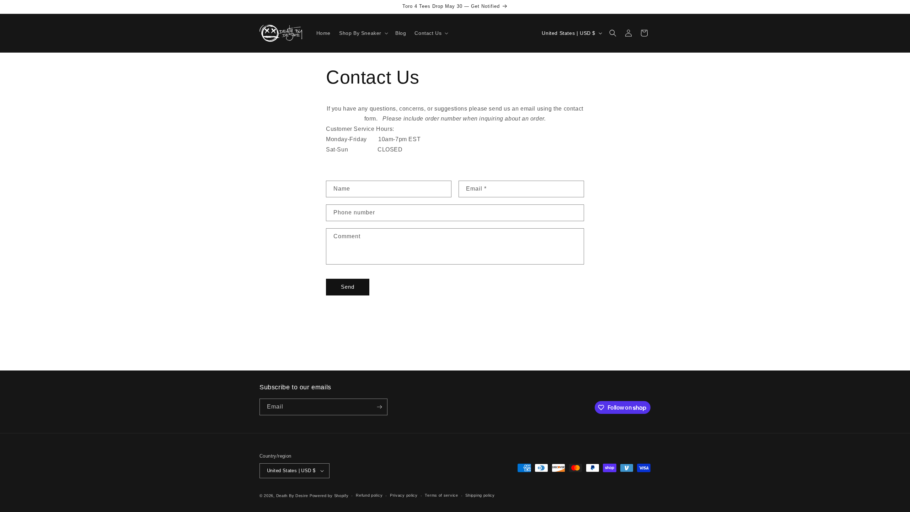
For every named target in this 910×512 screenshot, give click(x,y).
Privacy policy (404, 495)
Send (347, 287)
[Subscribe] (379, 407)
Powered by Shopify (329, 496)
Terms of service (441, 495)
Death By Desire (292, 496)
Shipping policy (480, 495)
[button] (363, 33)
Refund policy (369, 495)
